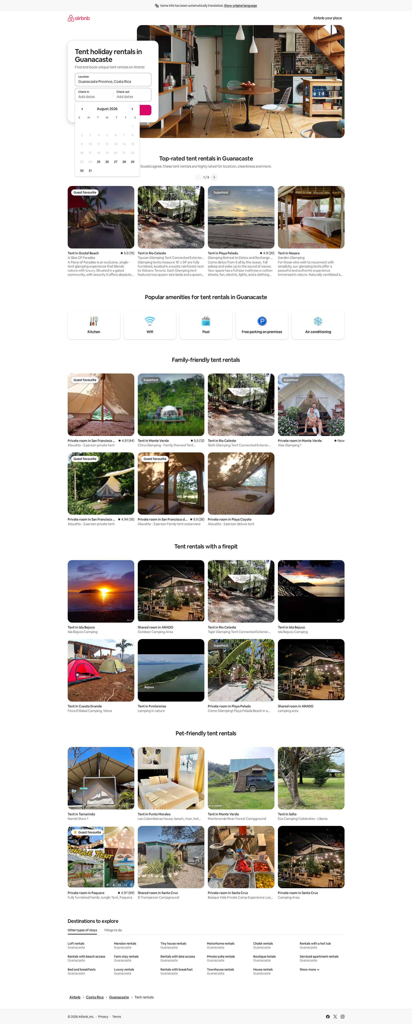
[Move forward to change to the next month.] (132, 109)
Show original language (240, 6)
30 (82, 171)
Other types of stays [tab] (82, 930)
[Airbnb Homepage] (79, 18)
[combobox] (113, 81)
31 (90, 171)
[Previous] (198, 177)
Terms (116, 1017)
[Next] (214, 177)
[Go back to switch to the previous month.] (82, 109)
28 (124, 162)
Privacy (103, 1017)
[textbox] (94, 96)
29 (132, 162)
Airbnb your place (327, 18)
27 (115, 162)
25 (98, 162)
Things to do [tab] (113, 930)
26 (107, 162)
